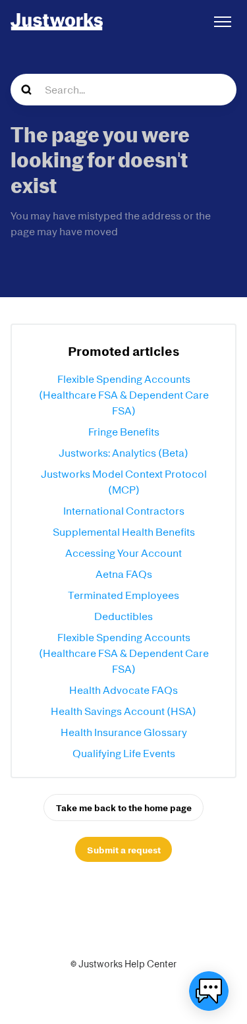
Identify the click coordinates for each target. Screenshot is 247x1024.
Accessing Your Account (123, 552)
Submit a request (124, 849)
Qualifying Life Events (123, 753)
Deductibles (123, 616)
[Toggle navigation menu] (222, 22)
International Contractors (123, 510)
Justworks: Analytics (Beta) (123, 452)
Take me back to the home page (124, 807)
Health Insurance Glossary (124, 732)
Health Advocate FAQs (123, 690)
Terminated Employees (123, 595)
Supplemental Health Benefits (124, 531)
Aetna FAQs (124, 574)
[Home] (57, 21)
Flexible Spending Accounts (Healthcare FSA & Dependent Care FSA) (124, 394)
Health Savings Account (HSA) (123, 711)
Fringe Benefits (123, 431)
